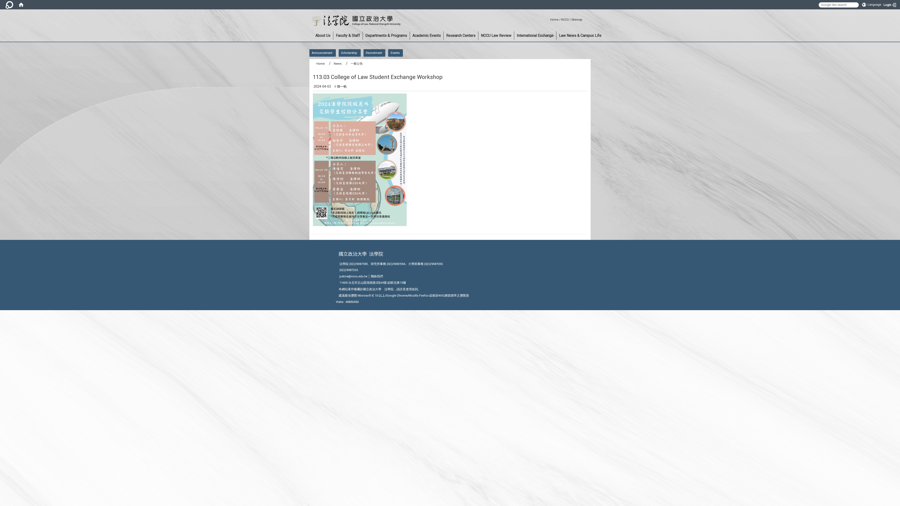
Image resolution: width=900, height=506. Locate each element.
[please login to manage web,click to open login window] (9, 4)
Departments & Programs (386, 35)
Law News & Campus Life (580, 35)
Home (554, 19)
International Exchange (535, 35)
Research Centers (461, 35)
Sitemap (576, 19)
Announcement (322, 53)
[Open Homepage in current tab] (21, 4)
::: (549, 19)
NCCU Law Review (496, 35)
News (337, 63)
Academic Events (426, 35)
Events (395, 53)
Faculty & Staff (348, 35)
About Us (322, 35)
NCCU (565, 19)
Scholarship (349, 53)
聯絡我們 (377, 276)
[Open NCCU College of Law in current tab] (355, 21)
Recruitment (374, 53)
